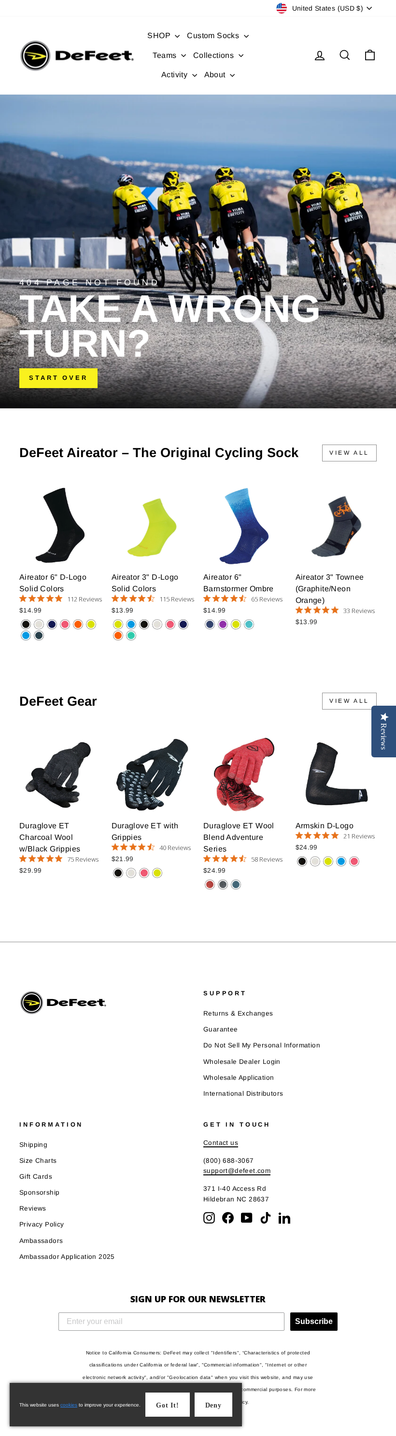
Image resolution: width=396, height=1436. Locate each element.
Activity (175, 74)
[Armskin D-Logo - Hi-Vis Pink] (354, 861)
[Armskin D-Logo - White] (315, 861)
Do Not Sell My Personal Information (261, 1045)
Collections (214, 55)
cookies (68, 1405)
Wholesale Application (238, 1077)
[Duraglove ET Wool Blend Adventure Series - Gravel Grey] (222, 884)
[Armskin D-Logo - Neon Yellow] (328, 861)
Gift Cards (35, 1176)
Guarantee (220, 1029)
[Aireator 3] (118, 624)
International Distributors (243, 1093)
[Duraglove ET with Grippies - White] (131, 873)
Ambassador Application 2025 (67, 1256)
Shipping (33, 1144)
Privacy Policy (41, 1224)
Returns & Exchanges (238, 1013)
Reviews (32, 1208)
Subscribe (314, 1321)
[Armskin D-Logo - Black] (302, 861)
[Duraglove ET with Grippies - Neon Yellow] (157, 873)
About (215, 74)
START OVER (58, 377)
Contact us (220, 1142)
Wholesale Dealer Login (242, 1061)
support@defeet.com (236, 1170)
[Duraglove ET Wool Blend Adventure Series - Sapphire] (235, 884)
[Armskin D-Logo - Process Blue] (341, 861)
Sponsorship (39, 1192)
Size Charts (38, 1160)
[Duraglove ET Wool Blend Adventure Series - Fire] (209, 884)
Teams (165, 55)
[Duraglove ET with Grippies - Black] (118, 873)
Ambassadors (41, 1240)
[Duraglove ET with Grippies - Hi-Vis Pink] (144, 873)
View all (349, 452)
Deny (213, 1405)
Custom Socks (214, 35)
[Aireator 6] (25, 624)
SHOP (159, 35)
